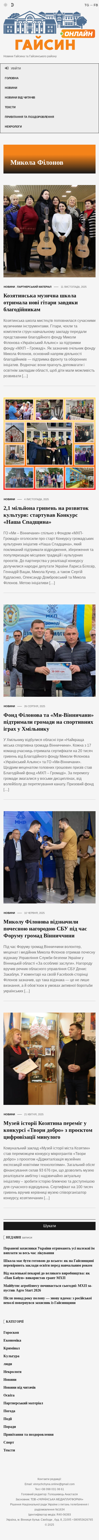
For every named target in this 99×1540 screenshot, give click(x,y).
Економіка (12, 1340)
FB (96, 5)
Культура (11, 1356)
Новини (11, 88)
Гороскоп (11, 1332)
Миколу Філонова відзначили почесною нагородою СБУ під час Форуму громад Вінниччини (45, 929)
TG (86, 5)
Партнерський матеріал (34, 286)
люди (7, 1364)
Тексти (10, 107)
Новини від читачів (20, 97)
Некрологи (13, 126)
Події (7, 1419)
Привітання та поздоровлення (29, 117)
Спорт (8, 1442)
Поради (9, 1427)
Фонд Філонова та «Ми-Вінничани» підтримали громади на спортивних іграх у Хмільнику (48, 722)
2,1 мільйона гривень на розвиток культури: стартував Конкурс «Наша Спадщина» (46, 515)
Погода (9, 1411)
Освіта (9, 1395)
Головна (12, 78)
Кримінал (11, 1348)
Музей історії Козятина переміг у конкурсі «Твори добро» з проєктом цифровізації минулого (47, 1130)
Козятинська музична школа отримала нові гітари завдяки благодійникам (40, 302)
